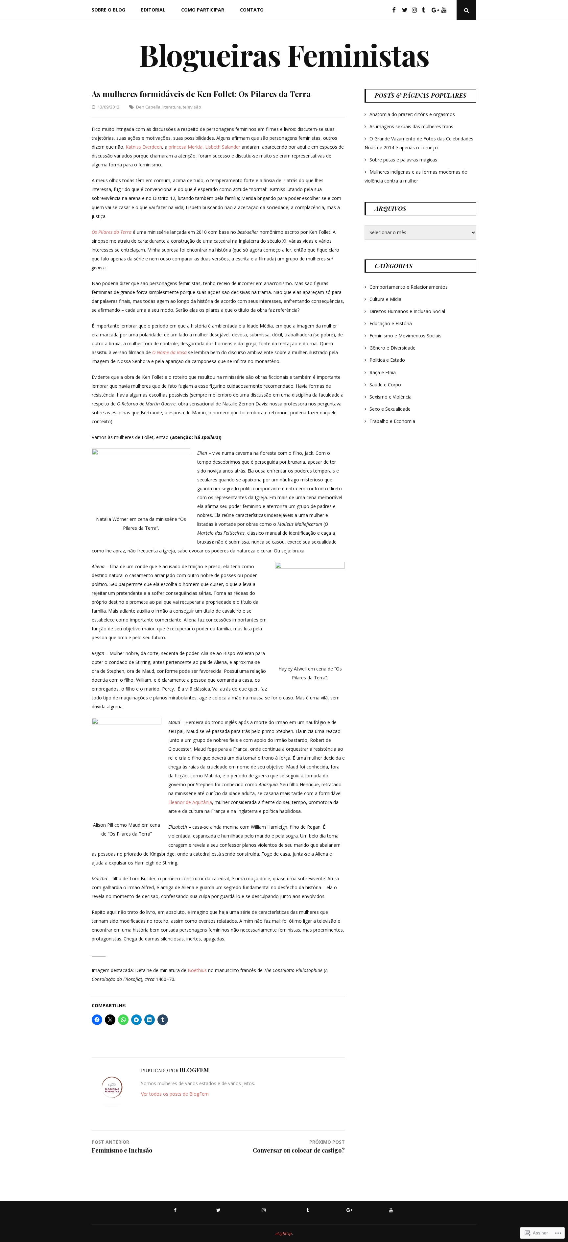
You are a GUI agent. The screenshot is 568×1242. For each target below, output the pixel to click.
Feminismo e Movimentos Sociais (405, 335)
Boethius (197, 970)
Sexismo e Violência (390, 397)
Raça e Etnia (382, 372)
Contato (252, 10)
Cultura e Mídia (385, 299)
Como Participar (202, 10)
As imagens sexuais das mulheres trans (411, 126)
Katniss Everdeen (144, 147)
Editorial (153, 10)
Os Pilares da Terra (111, 232)
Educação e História (390, 323)
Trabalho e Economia (392, 421)
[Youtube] (445, 10)
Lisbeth (213, 147)
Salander (231, 147)
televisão (192, 107)
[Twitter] (406, 10)
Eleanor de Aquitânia (190, 802)
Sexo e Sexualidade (390, 409)
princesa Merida (185, 147)
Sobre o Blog (108, 10)
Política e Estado (387, 360)
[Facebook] (396, 10)
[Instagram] (416, 10)
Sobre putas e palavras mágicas (403, 160)
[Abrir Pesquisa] (466, 10)
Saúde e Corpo (385, 384)
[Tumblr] (426, 10)
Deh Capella (148, 107)
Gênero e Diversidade (392, 348)
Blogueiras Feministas (284, 54)
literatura (171, 107)
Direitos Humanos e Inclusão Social (407, 311)
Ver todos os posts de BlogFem (175, 1094)
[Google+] (436, 10)
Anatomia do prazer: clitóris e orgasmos (412, 114)
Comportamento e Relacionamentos (408, 287)
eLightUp (283, 1233)
